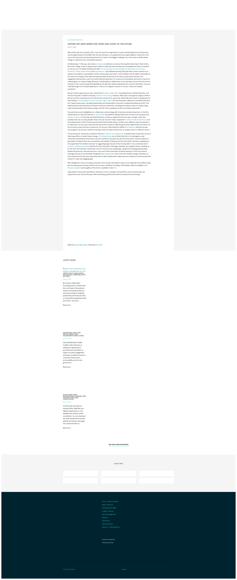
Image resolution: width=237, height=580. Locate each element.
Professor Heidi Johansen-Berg (78, 146)
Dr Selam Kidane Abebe (82, 71)
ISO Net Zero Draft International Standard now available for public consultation (74, 397)
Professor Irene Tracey (104, 96)
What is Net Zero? (107, 505)
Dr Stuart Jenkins (107, 69)
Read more (67, 305)
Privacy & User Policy (107, 542)
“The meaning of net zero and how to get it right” (95, 101)
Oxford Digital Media (80, 245)
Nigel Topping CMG (107, 154)
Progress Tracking (107, 511)
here (115, 168)
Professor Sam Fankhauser (113, 134)
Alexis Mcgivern (130, 127)
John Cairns (98, 245)
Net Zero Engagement (109, 514)
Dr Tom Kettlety (119, 69)
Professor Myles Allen (110, 93)
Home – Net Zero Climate (110, 501)
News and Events (107, 524)
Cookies (124, 569)
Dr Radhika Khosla (104, 136)
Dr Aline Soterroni (131, 69)
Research (105, 517)
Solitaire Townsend (74, 117)
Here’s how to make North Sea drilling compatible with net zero (74, 274)
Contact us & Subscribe (108, 539)
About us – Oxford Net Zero (111, 527)
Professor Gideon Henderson (136, 120)
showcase (99, 64)
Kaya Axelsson (99, 71)
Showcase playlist (74, 168)
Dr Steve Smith (99, 115)
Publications (106, 521)
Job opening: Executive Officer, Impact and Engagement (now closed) (73, 334)
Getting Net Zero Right (109, 508)
